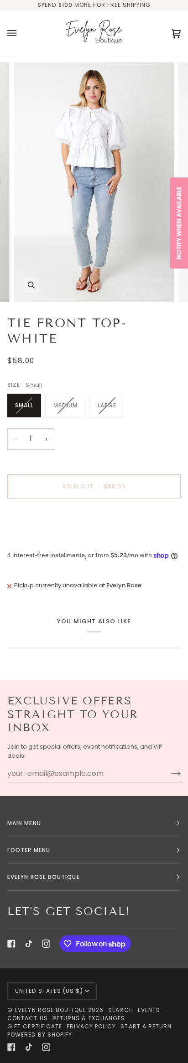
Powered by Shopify (39, 1034)
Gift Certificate (34, 1026)
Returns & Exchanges (88, 1018)
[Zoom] (31, 285)
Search (120, 1010)
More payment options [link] (41, 540)
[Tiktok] (29, 944)
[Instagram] (46, 944)
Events (149, 1010)
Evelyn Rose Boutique (50, 1010)
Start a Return (146, 1026)
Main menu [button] (24, 823)
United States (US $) (49, 991)
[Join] (169, 773)
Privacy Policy (91, 1026)
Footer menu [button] (28, 850)
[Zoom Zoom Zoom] (94, 182)
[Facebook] (11, 944)
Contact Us (27, 1018)
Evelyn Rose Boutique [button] (43, 877)
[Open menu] (21, 33)
